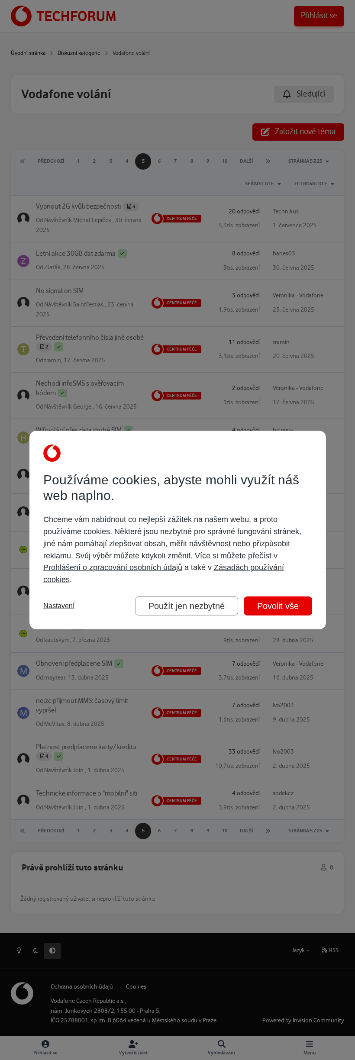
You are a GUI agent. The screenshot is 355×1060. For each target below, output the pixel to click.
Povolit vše (278, 606)
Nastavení (58, 605)
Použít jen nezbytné (186, 606)
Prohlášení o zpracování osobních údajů (112, 567)
